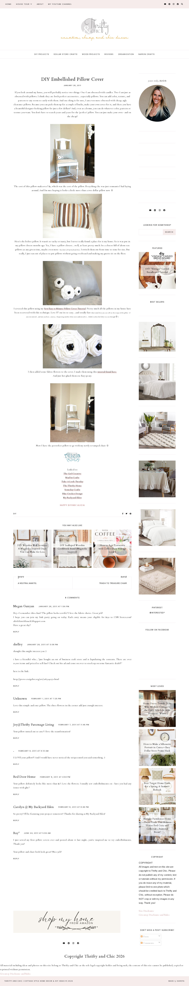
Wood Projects (91, 54)
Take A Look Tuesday (72, 481)
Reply (16, 632)
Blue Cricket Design (72, 493)
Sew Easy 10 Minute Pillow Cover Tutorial (65, 308)
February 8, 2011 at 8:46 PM (73, 807)
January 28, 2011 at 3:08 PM (42, 644)
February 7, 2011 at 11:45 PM (73, 725)
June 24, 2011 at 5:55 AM (37, 833)
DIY (15, 513)
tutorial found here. (107, 371)
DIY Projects (41, 54)
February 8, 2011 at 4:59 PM (55, 777)
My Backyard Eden (72, 497)
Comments (148, 943)
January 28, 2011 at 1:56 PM (54, 606)
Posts (145, 936)
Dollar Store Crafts (66, 54)
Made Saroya (176, 981)
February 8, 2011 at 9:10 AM (33, 751)
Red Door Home (24, 777)
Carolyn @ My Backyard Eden (33, 807)
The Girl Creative (72, 473)
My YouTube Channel (60, 4)
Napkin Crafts (147, 54)
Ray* (16, 833)
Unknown (20, 699)
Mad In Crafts (72, 477)
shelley (18, 644)
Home (8, 4)
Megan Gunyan (23, 606)
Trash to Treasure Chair (113, 583)
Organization (126, 54)
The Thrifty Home (72, 485)
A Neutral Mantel (27, 583)
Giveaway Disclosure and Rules (154, 914)
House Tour (23, 4)
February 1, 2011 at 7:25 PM (46, 698)
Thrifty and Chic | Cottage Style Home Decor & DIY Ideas (34, 981)
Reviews (109, 54)
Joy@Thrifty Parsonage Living (33, 725)
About (40, 4)
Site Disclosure (146, 910)
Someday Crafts (72, 489)
